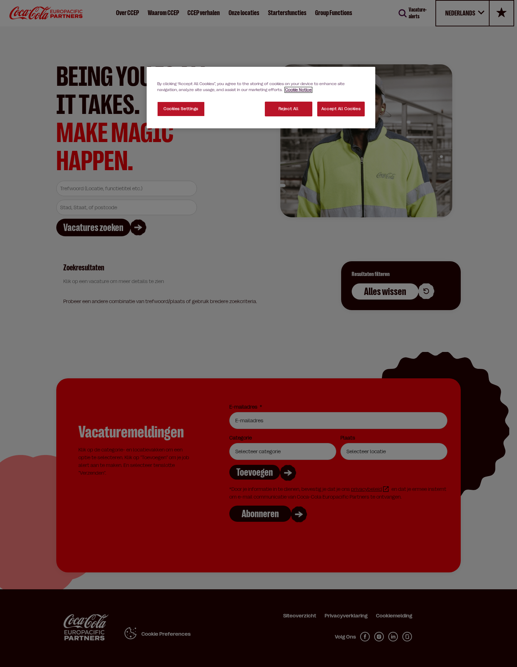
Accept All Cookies (340, 109)
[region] (261, 97)
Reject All (289, 109)
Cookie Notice (298, 90)
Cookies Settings (181, 109)
